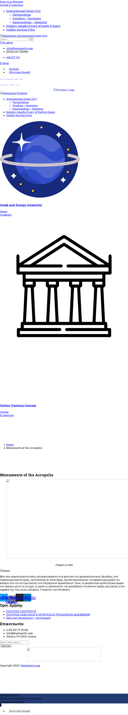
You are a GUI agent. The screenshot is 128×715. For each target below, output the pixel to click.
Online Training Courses (18, 405)
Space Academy (6, 213)
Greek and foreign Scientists (21, 205)
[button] (4, 63)
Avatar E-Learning (11, 5)
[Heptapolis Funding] (13, 93)
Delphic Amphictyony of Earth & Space (33, 26)
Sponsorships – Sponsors (29, 22)
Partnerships (21, 15)
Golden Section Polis (20, 30)
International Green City (23, 11)
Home (10, 444)
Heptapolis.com (30, 665)
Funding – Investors (26, 18)
